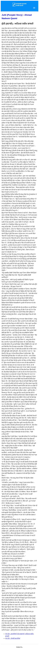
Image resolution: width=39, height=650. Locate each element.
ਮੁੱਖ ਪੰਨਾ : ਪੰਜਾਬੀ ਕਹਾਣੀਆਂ (12, 638)
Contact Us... (19, 647)
